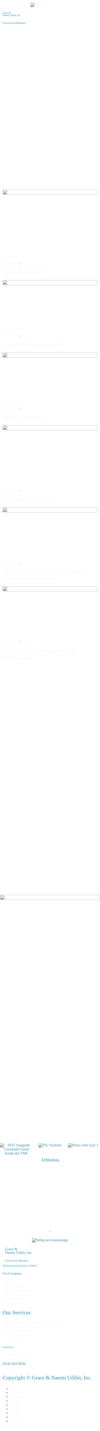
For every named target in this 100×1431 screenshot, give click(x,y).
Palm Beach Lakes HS (28, 500)
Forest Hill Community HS (34, 345)
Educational (11, 262)
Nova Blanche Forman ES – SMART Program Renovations (45, 575)
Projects (16, 1401)
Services (16, 1397)
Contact (15, 1421)
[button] (50, 34)
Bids (13, 1417)
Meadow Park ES (23, 417)
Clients (15, 1405)
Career (15, 1413)
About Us (17, 1392)
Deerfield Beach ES (25, 272)
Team (14, 1409)
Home (14, 1388)
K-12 (25, 262)
